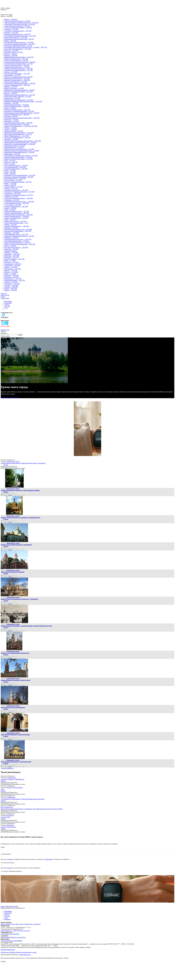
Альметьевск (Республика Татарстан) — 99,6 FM (19, 24)
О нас (6, 308)
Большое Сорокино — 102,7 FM (14, 259)
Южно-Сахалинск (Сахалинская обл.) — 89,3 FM (19, 244)
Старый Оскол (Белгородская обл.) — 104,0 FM (19, 201)
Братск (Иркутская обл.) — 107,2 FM (15, 37)
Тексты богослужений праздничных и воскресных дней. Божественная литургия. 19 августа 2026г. (32, 809)
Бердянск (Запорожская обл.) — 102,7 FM (17, 34)
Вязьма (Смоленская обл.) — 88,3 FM (16, 59)
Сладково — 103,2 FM (11, 285)
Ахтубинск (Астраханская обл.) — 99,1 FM (17, 31)
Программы (8, 301)
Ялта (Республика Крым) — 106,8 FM (16, 247)
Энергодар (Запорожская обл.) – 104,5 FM (17, 242)
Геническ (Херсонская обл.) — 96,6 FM (16, 65)
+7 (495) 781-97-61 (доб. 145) (21, 930)
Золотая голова (5, 817)
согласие (9, 868)
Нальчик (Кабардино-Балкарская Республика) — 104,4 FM (22, 141)
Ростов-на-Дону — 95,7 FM (13, 180)
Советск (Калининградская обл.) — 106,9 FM (18, 198)
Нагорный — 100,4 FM (11, 277)
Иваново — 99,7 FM (10, 86)
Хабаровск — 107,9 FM (11, 233)
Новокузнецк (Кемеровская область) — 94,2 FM (19, 152)
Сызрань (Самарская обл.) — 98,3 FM (16, 206)
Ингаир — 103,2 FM (10, 270)
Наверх (3, 906)
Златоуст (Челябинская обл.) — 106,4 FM (17, 85)
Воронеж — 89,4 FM (10, 55)
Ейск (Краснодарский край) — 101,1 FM (17, 73)
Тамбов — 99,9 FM (10, 208)
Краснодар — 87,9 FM (11, 119)
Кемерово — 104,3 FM (11, 103)
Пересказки (10, 815)
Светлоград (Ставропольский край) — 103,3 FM (19, 191)
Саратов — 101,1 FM (10, 188)
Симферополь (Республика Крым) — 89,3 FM (18, 195)
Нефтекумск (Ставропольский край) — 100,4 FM (19, 144)
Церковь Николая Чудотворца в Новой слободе (15, 680)
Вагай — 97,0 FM (9, 260)
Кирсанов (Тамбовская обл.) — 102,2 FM (17, 109)
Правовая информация (8, 949)
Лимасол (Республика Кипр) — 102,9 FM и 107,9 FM (20, 126)
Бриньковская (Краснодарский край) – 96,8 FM (19, 39)
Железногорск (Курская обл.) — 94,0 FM (17, 78)
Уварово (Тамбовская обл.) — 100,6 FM (16, 226)
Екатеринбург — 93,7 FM (12, 75)
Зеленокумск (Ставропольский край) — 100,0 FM (19, 83)
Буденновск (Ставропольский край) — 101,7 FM (19, 44)
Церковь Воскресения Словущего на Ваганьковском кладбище (20, 490)
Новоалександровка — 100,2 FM (14, 280)
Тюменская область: (10, 251)
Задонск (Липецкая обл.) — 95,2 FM (15, 82)
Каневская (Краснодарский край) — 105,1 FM (18, 100)
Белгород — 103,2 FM (11, 32)
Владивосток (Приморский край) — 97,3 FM (18, 45)
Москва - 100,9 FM (6, 16)
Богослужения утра (7, 807)
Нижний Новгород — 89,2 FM (13, 147)
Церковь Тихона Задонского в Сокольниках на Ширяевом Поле (20, 517)
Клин (2, 789)
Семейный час (11, 797)
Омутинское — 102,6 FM (12, 283)
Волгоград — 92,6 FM (11, 50)
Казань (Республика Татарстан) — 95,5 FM (17, 96)
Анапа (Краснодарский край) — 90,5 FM (17, 26)
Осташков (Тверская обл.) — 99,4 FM (16, 169)
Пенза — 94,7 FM (9, 170)
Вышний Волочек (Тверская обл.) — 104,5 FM (18, 57)
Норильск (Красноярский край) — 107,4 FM (18, 157)
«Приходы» (37, 924)
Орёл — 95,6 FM (9, 164)
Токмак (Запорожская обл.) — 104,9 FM (16, 216)
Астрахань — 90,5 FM (11, 29)
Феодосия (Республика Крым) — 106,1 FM (17, 231)
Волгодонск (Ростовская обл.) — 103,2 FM (17, 49)
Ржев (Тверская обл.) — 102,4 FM (14, 178)
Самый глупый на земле (8, 827)
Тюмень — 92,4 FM (10, 224)
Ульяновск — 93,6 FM (11, 228)
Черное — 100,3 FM (10, 288)
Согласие (10, 859)
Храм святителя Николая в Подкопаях (12, 572)
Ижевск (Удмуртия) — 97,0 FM (14, 88)
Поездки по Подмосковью (15, 787)
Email (3, 847)
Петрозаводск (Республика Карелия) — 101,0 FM (19, 175)
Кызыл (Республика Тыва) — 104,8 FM (16, 124)
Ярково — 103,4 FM (10, 290)
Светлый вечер (11, 777)
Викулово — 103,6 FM (11, 262)
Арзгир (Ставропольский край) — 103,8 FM (18, 27)
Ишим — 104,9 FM (10, 274)
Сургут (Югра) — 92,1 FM (12, 205)
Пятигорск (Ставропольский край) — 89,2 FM (18, 177)
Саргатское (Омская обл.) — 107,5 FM (16, 190)
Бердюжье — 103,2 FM (11, 257)
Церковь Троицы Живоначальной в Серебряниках (16, 544)
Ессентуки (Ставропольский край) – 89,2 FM (18, 77)
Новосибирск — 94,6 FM (12, 154)
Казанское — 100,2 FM (11, 275)
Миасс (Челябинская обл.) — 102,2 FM (16, 136)
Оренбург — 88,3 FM (11, 162)
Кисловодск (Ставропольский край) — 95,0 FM (19, 111)
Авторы (6, 304)
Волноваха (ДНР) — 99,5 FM (13, 52)
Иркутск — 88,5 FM (10, 93)
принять (3, 961)
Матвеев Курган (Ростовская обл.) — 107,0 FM (19, 132)
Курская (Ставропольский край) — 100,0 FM (18, 123)
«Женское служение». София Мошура (12, 779)
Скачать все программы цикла (10, 397)
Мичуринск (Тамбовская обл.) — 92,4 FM (17, 137)
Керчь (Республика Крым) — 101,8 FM (16, 105)
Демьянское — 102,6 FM (12, 265)
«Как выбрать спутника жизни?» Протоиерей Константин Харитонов (22, 799)
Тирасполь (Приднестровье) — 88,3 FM (16, 213)
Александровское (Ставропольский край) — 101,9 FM (21, 22)
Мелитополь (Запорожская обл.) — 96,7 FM (18, 134)
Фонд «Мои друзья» (17, 924)
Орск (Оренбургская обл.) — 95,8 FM (16, 165)
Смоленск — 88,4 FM (11, 196)
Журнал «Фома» (6, 924)
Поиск (20, 335)
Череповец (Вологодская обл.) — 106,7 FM (17, 239)
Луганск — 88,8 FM (10, 129)
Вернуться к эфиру (6, 14)
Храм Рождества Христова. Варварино (13, 707)
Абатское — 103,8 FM (11, 252)
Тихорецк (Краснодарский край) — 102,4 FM (18, 214)
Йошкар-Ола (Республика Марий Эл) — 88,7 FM (19, 95)
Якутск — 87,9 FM (10, 246)
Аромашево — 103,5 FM (12, 254)
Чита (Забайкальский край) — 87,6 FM (16, 241)
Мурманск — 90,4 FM (11, 139)
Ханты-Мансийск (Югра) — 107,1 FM (16, 234)
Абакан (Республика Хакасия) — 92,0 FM (17, 21)
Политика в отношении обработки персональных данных (19, 952)
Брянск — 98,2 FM (10, 40)
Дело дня (3, 293)
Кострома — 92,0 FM (11, 116)
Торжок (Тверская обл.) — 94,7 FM (15, 221)
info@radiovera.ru (6, 930)
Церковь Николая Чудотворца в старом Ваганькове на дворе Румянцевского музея (26, 626)
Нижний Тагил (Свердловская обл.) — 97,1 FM (19, 149)
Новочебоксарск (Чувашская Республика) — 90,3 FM (20, 155)
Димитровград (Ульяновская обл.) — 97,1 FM (18, 70)
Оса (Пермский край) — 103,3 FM (15, 167)
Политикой (48, 859)
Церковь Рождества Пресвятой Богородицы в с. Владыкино (19, 599)
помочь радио (5, 295)
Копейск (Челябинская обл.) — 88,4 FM (16, 114)
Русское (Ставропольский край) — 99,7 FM (17, 182)
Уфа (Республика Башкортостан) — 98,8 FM (18, 229)
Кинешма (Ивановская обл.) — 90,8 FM (16, 106)
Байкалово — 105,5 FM (11, 256)
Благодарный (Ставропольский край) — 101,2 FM (20, 36)
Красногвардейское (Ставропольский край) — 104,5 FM (21, 118)
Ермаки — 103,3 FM (10, 267)
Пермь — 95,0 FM (10, 172)
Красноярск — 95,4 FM (11, 121)
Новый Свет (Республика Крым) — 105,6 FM (18, 159)
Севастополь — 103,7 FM (12, 193)
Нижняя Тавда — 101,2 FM (12, 278)
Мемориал (7, 919)
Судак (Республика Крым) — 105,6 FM (16, 203)
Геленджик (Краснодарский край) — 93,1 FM (18, 63)
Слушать (3, 461)
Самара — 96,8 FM (10, 185)
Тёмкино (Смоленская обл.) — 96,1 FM (16, 211)
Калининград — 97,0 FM (12, 98)
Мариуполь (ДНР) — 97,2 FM (13, 131)
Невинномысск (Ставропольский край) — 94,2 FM (20, 142)
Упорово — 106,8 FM (11, 287)
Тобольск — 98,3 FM (10, 282)
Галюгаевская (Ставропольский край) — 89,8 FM (19, 62)
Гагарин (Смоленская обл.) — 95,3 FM (16, 60)
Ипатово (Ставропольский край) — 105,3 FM (18, 91)
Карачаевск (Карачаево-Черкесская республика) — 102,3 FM (23, 101)
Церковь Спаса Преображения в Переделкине (15, 653)
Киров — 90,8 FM (10, 108)
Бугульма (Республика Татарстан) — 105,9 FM (18, 42)
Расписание (8, 303)
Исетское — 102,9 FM (11, 272)
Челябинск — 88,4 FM (11, 237)
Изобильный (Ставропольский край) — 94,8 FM (19, 90)
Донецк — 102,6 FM (10, 72)
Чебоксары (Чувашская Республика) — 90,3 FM (19, 236)
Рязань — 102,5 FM (10, 183)
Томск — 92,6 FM (9, 219)
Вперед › (11, 768)
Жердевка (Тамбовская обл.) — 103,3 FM (17, 80)
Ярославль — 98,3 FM (11, 249)
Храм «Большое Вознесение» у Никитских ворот (16, 761)
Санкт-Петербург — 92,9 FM (13, 187)
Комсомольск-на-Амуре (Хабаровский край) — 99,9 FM (21, 113)
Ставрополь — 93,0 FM (11, 200)
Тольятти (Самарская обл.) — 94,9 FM (16, 218)
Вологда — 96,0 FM (10, 54)
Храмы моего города (13, 461)
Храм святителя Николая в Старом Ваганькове (15, 734)
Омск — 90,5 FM (9, 160)
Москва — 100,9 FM (10, 19)
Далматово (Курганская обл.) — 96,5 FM (17, 67)
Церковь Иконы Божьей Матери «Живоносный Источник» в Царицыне (23, 463)
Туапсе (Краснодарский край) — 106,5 (16, 223)
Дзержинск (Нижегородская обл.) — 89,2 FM (18, 68)
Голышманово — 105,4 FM (12, 264)
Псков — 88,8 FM (9, 173)
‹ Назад (3, 768)
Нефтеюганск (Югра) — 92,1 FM (14, 146)
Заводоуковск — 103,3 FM (12, 269)
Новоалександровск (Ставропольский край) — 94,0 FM (21, 150)
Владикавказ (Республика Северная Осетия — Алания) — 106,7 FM (25, 47)
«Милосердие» (28, 924)
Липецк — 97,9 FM (10, 127)
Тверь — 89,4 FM (9, 210)
